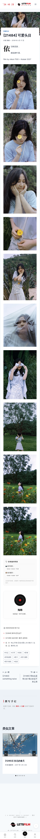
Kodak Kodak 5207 (13, 575)
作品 (9, 644)
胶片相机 (7, 661)
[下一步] (34, 753)
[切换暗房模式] (36, 826)
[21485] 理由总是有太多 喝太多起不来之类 (29, 677)
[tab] (15, 775)
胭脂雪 (10, 765)
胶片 (11, 573)
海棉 (8, 40)
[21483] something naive (10, 675)
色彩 (16, 661)
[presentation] (20, 745)
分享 (13, 653)
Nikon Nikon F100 (13, 569)
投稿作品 (6, 31)
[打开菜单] (35, 4)
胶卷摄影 (7, 657)
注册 (22, 706)
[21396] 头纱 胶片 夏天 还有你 (16, 638)
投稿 (6, 644)
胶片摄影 (24, 657)
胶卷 (26, 653)
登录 (17, 706)
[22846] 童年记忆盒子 (14, 633)
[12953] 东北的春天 (15, 761)
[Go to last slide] (6, 753)
